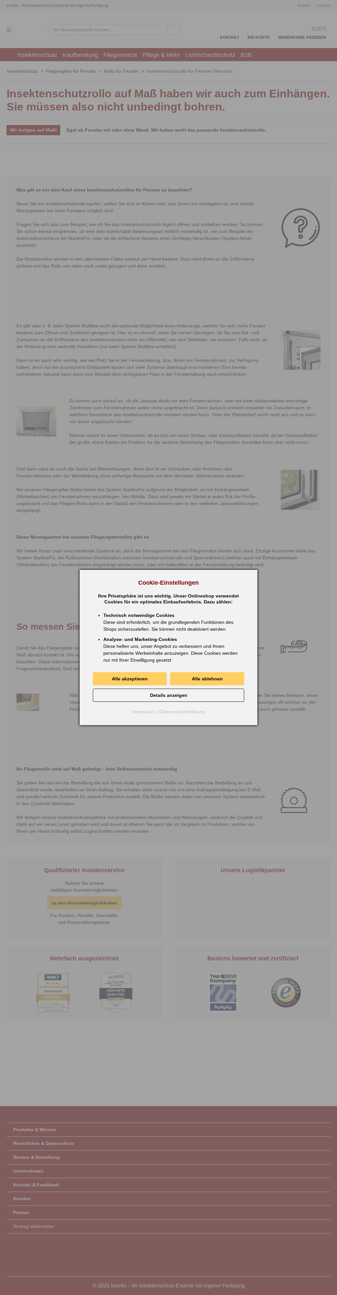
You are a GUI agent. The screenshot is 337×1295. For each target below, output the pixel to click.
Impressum (143, 711)
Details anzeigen (168, 695)
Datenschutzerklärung (182, 711)
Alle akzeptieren (130, 678)
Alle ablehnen (207, 678)
